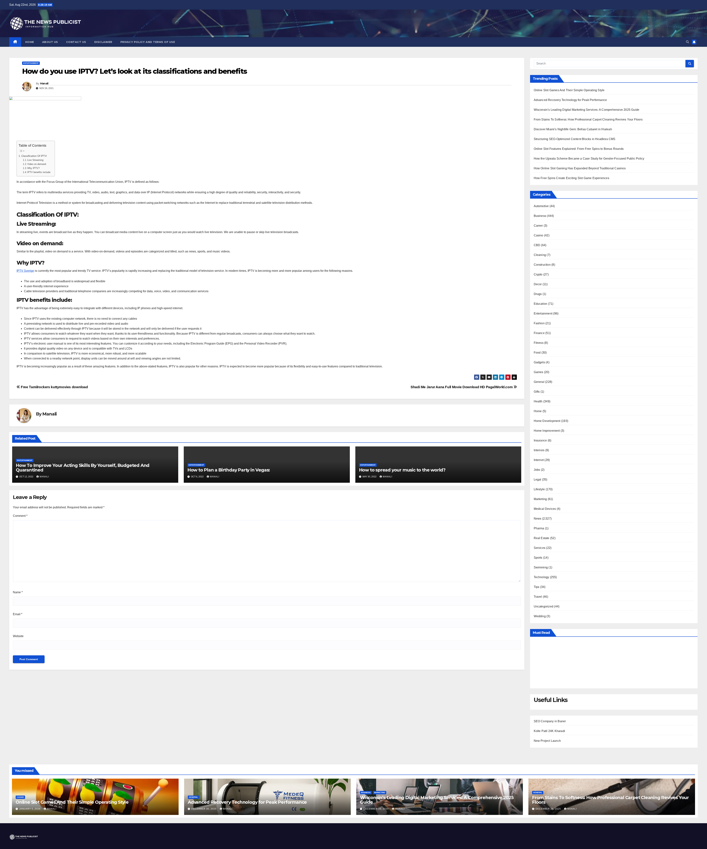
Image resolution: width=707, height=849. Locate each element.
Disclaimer (103, 42)
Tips (536, 586)
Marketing (540, 499)
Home (29, 42)
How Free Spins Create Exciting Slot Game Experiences (571, 178)
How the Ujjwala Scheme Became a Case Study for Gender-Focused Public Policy (589, 158)
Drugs (538, 294)
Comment (20, 515)
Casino (538, 235)
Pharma (539, 528)
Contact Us (76, 42)
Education (540, 303)
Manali (44, 83)
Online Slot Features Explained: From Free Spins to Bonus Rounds (579, 148)
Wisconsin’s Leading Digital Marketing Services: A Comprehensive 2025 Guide (586, 109)
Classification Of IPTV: (34, 155)
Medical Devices (545, 508)
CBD (537, 245)
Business (540, 215)
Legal (537, 479)
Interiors (539, 450)
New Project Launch (547, 740)
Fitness (539, 342)
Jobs (537, 469)
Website (18, 636)
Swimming (541, 567)
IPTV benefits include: (39, 172)
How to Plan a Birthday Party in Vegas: (228, 470)
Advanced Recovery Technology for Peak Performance (570, 100)
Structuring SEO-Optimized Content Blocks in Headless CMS (574, 139)
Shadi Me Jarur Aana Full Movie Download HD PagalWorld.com (462, 387)
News (537, 518)
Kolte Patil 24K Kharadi (549, 731)
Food (537, 352)
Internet (539, 460)
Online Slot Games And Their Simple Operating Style (569, 90)
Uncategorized (543, 606)
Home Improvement (547, 430)
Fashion (539, 323)
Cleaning (540, 254)
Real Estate (541, 538)
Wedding (540, 616)
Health (538, 401)
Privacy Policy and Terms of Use (147, 42)
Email (17, 614)
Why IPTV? (33, 168)
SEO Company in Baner (550, 721)
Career (538, 225)
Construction (542, 264)
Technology (541, 577)
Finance (539, 333)
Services (540, 547)
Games (538, 372)
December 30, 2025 (204, 809)
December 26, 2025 (549, 809)
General (539, 381)
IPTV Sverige (25, 270)
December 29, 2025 (376, 809)
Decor (538, 284)
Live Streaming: (35, 160)
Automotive (541, 206)
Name (18, 592)
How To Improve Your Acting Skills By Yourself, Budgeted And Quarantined (82, 468)
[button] (687, 41)
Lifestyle (539, 489)
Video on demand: (37, 164)
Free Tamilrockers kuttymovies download (54, 387)
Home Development (547, 420)
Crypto (538, 274)
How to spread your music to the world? (402, 470)
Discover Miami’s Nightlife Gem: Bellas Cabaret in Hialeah (573, 129)
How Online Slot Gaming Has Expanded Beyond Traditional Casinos (580, 168)
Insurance (540, 440)
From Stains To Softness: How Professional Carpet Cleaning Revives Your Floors (588, 119)
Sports (538, 557)
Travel (538, 596)
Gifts (537, 391)
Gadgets (539, 362)
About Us (50, 42)
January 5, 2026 (30, 809)
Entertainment (31, 63)
